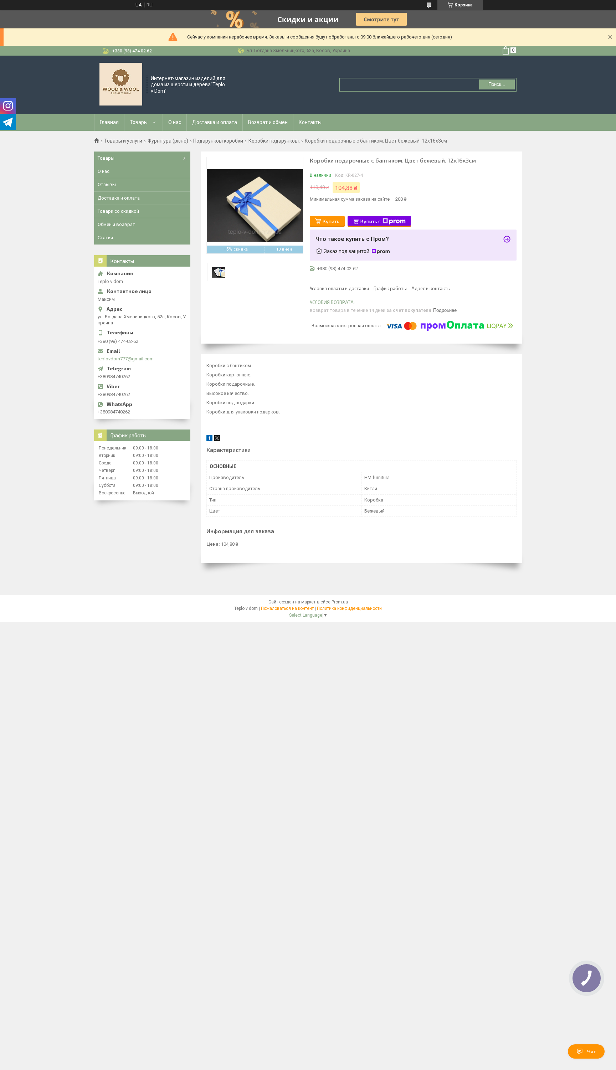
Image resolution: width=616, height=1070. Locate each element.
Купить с (370, 221)
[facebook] (209, 439)
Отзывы (107, 184)
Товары (139, 122)
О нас (174, 122)
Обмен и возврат (116, 224)
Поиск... (496, 84)
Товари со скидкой (118, 211)
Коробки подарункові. (274, 141)
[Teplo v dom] (120, 84)
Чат (591, 1051)
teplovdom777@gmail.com (126, 358)
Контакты (310, 122)
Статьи (105, 237)
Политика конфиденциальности (349, 608)
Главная (109, 122)
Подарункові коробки (218, 141)
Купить (331, 221)
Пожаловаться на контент (287, 608)
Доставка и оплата (214, 122)
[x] (217, 439)
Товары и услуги (123, 141)
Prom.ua (340, 602)
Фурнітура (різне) (168, 141)
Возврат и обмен (268, 122)
